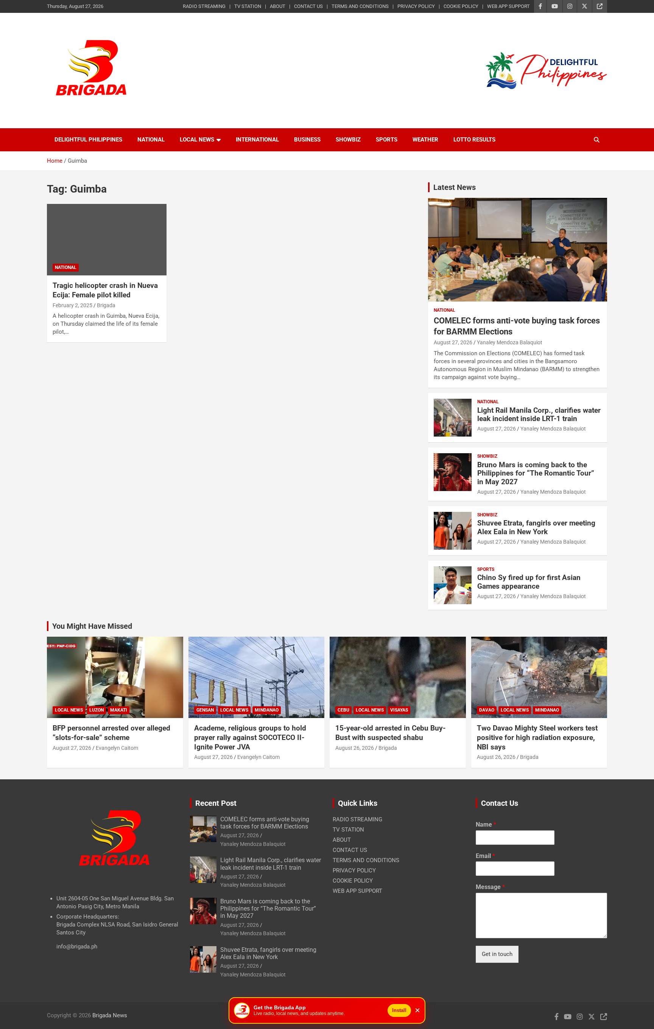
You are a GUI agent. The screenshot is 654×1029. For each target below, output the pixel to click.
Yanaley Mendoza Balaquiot (509, 342)
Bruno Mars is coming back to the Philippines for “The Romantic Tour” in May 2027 (535, 473)
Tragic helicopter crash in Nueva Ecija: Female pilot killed (105, 290)
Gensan (205, 710)
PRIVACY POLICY (416, 6)
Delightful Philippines (88, 139)
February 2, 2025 (72, 305)
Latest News (454, 187)
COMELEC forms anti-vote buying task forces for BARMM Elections (264, 823)
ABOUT (277, 6)
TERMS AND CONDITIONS (360, 6)
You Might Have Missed (92, 626)
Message (490, 887)
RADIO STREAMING (204, 6)
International (257, 139)
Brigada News (109, 1015)
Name (486, 824)
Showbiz (348, 139)
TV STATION (247, 6)
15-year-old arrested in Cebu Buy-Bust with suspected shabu (390, 733)
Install (399, 1010)
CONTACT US (308, 6)
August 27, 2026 (453, 342)
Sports (386, 139)
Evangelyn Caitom (117, 748)
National (151, 139)
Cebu (343, 710)
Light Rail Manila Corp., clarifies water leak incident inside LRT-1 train (539, 414)
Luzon (96, 710)
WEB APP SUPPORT (508, 6)
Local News (197, 139)
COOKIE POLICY (461, 6)
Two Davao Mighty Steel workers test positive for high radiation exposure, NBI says (537, 737)
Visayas (399, 710)
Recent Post (216, 803)
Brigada (106, 305)
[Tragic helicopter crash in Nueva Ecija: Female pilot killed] (107, 240)
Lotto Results (474, 139)
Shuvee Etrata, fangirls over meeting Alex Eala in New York (536, 527)
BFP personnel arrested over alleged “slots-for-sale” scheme (111, 733)
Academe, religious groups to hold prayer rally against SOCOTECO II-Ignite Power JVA (250, 737)
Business (307, 139)
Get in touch (497, 954)
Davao (486, 710)
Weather (425, 139)
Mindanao (267, 710)
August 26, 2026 (354, 748)
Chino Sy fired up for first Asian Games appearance (529, 582)
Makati (118, 710)
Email (485, 856)
